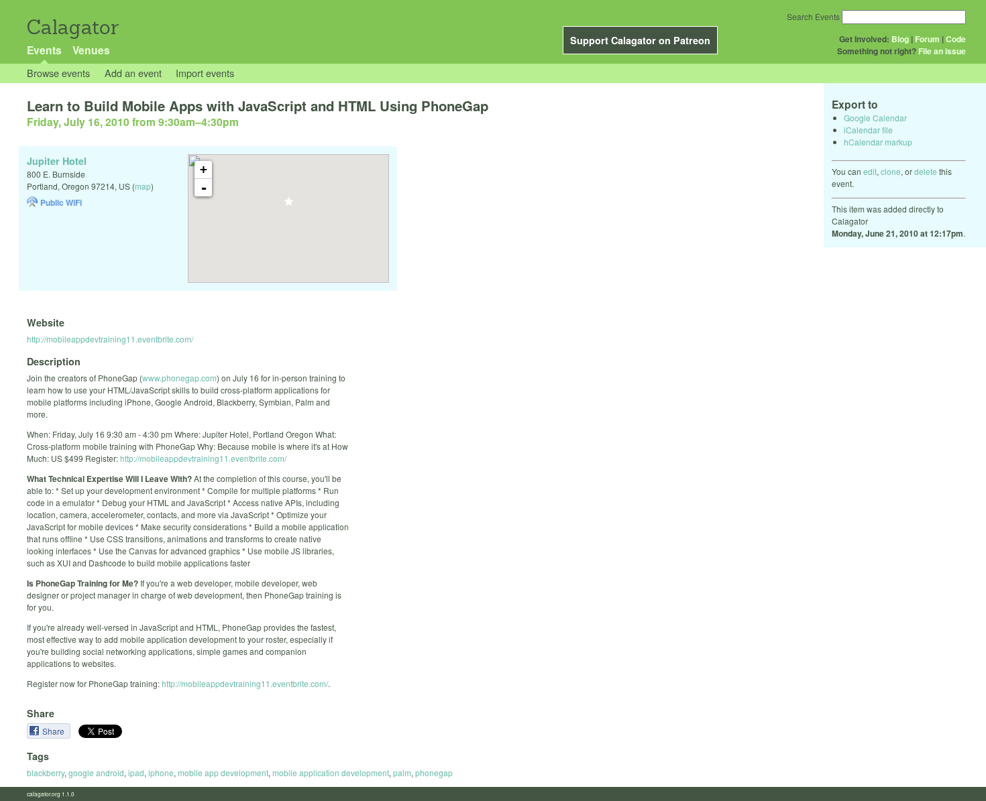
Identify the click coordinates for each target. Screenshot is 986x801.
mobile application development (330, 772)
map (143, 186)
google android (96, 772)
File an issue (942, 51)
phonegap (434, 772)
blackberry (45, 772)
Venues (91, 50)
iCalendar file (868, 129)
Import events (205, 73)
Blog (900, 39)
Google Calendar (875, 117)
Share (54, 731)
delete (925, 171)
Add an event (133, 73)
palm (402, 772)
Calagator (72, 27)
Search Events (813, 16)
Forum (927, 39)
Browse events (58, 73)
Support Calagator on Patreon (640, 40)
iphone (161, 772)
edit (870, 171)
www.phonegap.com (179, 377)
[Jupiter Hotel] (288, 205)
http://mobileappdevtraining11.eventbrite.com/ (110, 339)
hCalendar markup (878, 141)
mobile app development (223, 772)
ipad (136, 772)
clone (891, 171)
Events (44, 50)
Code (956, 39)
